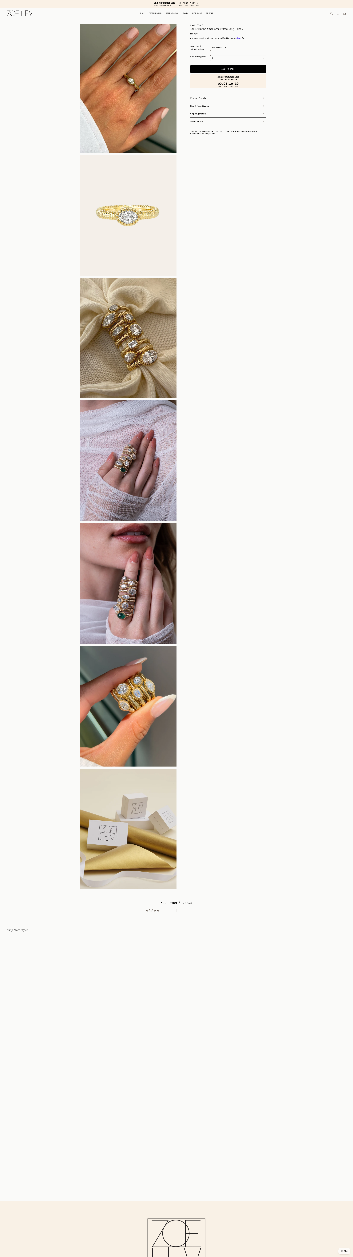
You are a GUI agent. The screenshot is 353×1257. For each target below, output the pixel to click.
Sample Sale (196, 25)
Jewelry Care (196, 121)
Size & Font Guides (199, 106)
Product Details (198, 98)
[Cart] (344, 13)
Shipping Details (198, 113)
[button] (142, 13)
